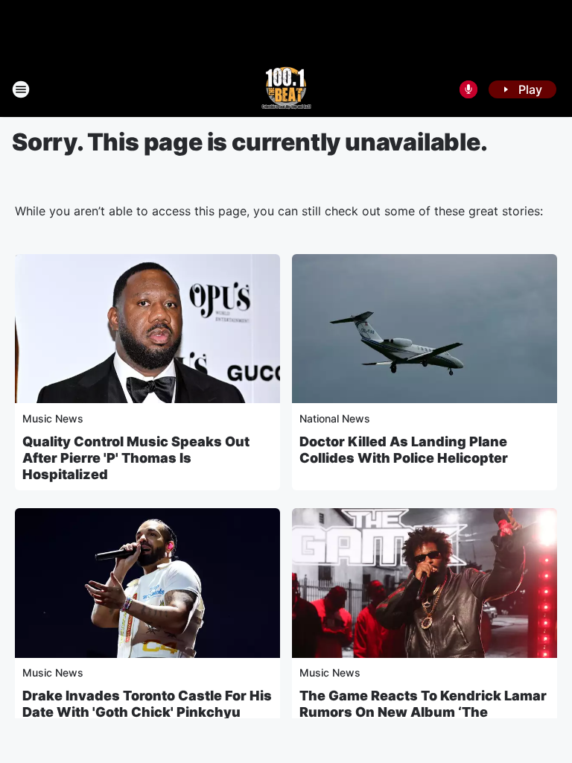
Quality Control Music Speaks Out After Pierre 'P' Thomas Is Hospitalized (136, 458)
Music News (52, 418)
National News (334, 418)
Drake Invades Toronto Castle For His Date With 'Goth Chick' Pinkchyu (147, 704)
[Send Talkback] (468, 89)
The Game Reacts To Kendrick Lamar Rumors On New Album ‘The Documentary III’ (423, 712)
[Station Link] (286, 89)
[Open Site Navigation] (21, 89)
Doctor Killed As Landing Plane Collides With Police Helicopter (403, 450)
